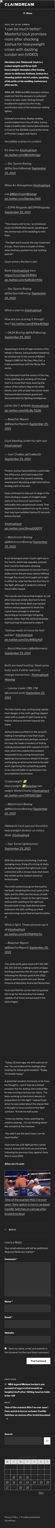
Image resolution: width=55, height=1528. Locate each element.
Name (9, 1301)
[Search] (47, 1441)
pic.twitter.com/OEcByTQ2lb (23, 410)
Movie (12, 1230)
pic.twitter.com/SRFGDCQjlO (23, 795)
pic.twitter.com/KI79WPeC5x (23, 934)
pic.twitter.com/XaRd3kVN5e (23, 279)
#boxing (10, 679)
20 (7, 1482)
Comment (11, 1259)
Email (8, 1317)
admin (26, 25)
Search (9, 1434)
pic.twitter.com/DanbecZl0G (23, 198)
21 (14, 1482)
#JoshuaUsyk (28, 150)
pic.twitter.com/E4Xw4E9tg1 (30, 323)
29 (20, 1487)
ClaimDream (19, 4)
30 (27, 1487)
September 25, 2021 (18, 212)
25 (41, 1482)
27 (7, 1487)
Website (9, 1332)
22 (20, 1482)
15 (20, 1477)
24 (34, 1482)
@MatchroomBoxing (23, 194)
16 (27, 1477)
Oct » (41, 1492)
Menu (29, 13)
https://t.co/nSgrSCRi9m (21, 275)
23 (27, 1482)
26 (47, 1482)
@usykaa (31, 786)
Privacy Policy (11, 1517)
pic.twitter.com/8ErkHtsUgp (22, 154)
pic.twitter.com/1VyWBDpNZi (23, 639)
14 (14, 1477)
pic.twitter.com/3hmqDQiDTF (23, 528)
